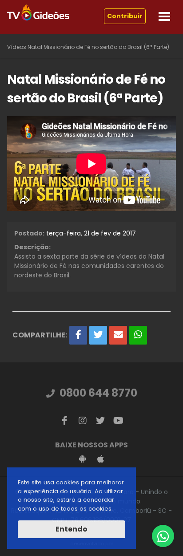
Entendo (72, 529)
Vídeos (16, 47)
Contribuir (125, 16)
